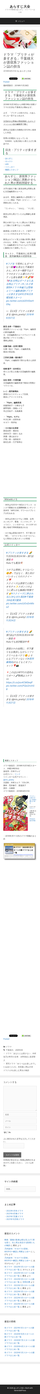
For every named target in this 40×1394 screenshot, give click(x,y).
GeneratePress (20, 1390)
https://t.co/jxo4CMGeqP (19, 682)
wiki (7, 164)
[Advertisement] (20, 472)
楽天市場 (32, 820)
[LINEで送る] (26, 78)
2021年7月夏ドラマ (14, 1216)
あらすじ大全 (20, 6)
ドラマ (9, 1047)
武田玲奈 (19, 1050)
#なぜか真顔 (18, 596)
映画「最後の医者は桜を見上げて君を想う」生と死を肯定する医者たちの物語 (19, 1242)
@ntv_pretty (8, 780)
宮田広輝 (26, 1282)
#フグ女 (10, 263)
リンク (17, 774)
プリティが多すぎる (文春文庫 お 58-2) (33, 799)
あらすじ (9, 158)
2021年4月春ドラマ (14, 1213)
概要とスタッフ (11, 170)
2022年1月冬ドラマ (14, 1211)
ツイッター (10, 167)
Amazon (32, 819)
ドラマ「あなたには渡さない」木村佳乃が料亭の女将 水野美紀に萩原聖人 (19, 1056)
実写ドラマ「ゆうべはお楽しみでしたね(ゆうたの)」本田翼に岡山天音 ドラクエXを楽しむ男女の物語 (19, 1067)
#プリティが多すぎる (17, 552)
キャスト (9, 161)
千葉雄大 (9, 1050)
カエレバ (32, 808)
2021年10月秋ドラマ (15, 1219)
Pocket (6, 82)
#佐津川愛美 (14, 600)
